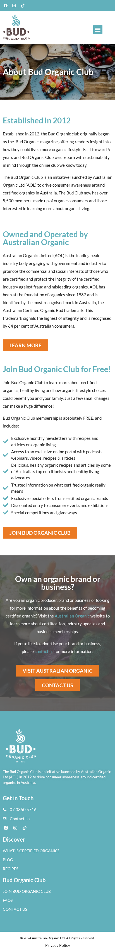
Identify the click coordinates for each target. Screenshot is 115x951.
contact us (44, 651)
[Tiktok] (22, 5)
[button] (97, 29)
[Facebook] (5, 5)
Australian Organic (72, 615)
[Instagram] (14, 5)
